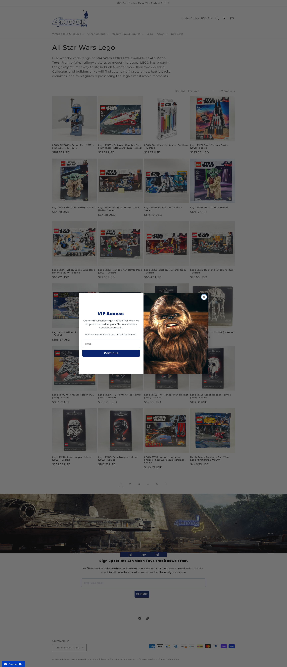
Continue (111, 353)
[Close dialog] (204, 297)
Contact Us (14, 664)
